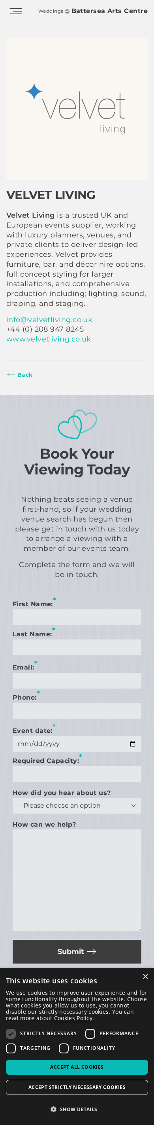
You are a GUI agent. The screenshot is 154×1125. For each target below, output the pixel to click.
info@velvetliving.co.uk (49, 319)
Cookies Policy (73, 1018)
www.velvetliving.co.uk (48, 339)
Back (25, 374)
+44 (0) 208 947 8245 (45, 329)
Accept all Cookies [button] (76, 1067)
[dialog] (77, 1046)
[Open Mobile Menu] (15, 11)
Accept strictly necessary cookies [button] (77, 1087)
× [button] (145, 977)
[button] (77, 1109)
